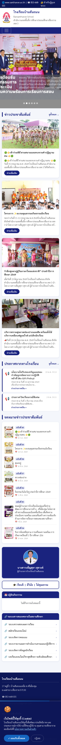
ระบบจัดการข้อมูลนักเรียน (20, 650)
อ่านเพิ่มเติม (12, 173)
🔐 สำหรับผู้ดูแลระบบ (48, 4)
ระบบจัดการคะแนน (17, 637)
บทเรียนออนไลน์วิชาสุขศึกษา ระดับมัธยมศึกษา (30, 656)
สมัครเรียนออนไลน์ (17, 630)
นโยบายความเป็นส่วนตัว (25, 729)
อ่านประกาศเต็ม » (19, 388)
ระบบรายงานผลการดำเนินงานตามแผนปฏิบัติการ (31, 643)
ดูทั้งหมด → (54, 114)
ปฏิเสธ (37, 738)
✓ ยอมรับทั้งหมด (16, 738)
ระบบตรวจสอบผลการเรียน (21, 624)
